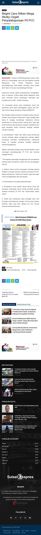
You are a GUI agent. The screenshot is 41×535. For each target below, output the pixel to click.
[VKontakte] (30, 518)
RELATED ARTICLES (9, 304)
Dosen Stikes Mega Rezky (13, 270)
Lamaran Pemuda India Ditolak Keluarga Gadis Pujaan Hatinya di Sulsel (25, 381)
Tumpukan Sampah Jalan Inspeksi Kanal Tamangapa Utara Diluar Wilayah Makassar (27, 371)
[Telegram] (17, 28)
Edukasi (9, 7)
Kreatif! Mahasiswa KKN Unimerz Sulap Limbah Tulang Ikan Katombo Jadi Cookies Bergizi (25, 321)
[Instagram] (25, 518)
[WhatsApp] (12, 28)
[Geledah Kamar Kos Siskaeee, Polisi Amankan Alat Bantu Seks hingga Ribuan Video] (7, 429)
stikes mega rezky (32, 270)
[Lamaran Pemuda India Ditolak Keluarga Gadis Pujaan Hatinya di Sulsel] (7, 382)
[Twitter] (8, 28)
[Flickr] (20, 518)
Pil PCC (23, 270)
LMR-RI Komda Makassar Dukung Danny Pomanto (31, 293)
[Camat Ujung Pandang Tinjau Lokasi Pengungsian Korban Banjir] (7, 392)
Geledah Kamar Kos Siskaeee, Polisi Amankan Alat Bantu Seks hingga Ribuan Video (26, 427)
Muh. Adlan (9, 267)
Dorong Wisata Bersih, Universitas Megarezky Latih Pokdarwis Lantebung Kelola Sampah (24, 330)
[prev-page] (3, 337)
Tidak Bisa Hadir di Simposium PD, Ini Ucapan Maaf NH (10, 294)
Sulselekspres (7, 23)
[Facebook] (4, 28)
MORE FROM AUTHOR (24, 304)
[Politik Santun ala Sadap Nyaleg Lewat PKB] (7, 408)
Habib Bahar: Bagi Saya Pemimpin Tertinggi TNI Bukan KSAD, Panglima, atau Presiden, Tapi (26, 417)
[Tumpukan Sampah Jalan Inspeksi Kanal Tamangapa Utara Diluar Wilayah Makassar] (7, 372)
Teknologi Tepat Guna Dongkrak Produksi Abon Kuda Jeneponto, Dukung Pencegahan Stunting (24, 312)
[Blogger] (11, 518)
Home (3, 7)
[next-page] (6, 337)
